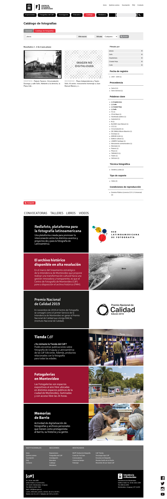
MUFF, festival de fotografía (81, 453)
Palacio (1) (114, 148)
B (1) (112, 121)
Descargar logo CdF (102, 455)
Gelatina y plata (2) (117, 170)
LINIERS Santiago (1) (118, 141)
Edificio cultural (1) (117, 139)
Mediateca (102, 15)
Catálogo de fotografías (44, 31)
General (28, 31)
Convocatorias (77, 458)
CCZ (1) (114, 126)
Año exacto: (82, 36)
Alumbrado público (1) (118, 117)
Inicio (105, 5)
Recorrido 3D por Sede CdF (105, 463)
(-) (142, 51)
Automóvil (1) (115, 119)
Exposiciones (30, 15)
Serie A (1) (114, 88)
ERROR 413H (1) (117, 136)
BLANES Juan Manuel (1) (119, 124)
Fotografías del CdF (47, 15)
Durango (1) (115, 134)
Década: (100, 36)
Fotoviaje (75, 463)
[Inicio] (56, 12)
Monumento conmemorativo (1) (121, 143)
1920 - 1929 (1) (116, 77)
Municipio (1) (115, 146)
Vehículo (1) (115, 158)
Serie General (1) (117, 91)
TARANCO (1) (116, 153)
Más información (59, 76)
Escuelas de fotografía (103, 458)
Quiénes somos (114, 5)
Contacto (140, 5)
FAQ (133, 5)
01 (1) (113, 112)
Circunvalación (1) (117, 129)
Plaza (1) (114, 151)
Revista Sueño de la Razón (105, 460)
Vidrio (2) (114, 181)
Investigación (63, 15)
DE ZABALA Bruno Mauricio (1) (121, 131)
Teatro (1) (114, 156)
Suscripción (126, 5)
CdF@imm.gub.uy (36, 489)
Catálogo (89, 15)
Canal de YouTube (78, 455)
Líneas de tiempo (78, 460)
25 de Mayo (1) (116, 114)
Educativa (76, 15)
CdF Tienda (100, 453)
